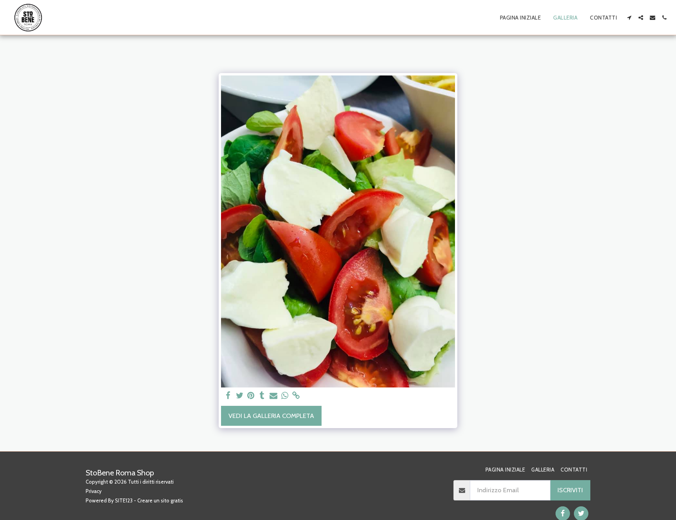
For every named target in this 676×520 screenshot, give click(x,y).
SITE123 (124, 500)
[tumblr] (262, 395)
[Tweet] (240, 395)
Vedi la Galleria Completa (271, 416)
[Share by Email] (274, 395)
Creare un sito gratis (160, 500)
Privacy (94, 491)
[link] (296, 395)
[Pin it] (251, 395)
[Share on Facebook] (228, 395)
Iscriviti (570, 490)
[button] (629, 17)
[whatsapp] (284, 395)
